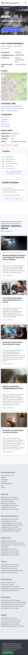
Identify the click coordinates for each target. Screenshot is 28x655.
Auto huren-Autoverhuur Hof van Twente (13, 602)
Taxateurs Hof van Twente (9, 569)
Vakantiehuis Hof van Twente (10, 553)
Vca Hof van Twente (7, 584)
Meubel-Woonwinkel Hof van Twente (12, 543)
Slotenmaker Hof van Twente (10, 608)
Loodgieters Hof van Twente (9, 527)
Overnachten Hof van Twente (10, 551)
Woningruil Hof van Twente (9, 618)
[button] (14, 86)
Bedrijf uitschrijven (14, 199)
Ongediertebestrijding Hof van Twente (12, 626)
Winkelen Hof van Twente (8, 541)
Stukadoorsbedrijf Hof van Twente (11, 529)
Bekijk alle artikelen (6, 231)
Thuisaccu (4, 122)
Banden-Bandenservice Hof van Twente (13, 604)
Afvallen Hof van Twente (8, 507)
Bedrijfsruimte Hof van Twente (10, 624)
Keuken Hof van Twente (8, 582)
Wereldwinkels (5, 126)
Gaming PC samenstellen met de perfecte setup (12, 343)
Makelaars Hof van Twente (9, 573)
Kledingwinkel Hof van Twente (10, 586)
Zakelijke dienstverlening (12, 253)
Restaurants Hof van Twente (9, 519)
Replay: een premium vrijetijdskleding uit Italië (12, 387)
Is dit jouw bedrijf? (11, 29)
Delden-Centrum (10, 159)
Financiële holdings (11, 110)
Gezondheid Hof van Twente (9, 505)
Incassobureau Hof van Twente (10, 622)
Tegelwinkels (5, 119)
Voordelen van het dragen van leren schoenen (12, 431)
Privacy (3, 487)
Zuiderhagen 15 (7, 24)
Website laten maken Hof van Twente (12, 588)
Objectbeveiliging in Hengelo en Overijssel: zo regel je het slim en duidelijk (14, 257)
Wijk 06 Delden (9, 161)
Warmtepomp (5, 124)
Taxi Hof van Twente (7, 501)
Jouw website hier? (10, 168)
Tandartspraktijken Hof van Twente (12, 525)
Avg (2, 485)
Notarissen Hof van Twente (9, 567)
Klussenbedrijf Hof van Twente (10, 565)
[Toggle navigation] (25, 3)
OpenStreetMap (23, 100)
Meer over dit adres (10, 145)
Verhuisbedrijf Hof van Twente (10, 531)
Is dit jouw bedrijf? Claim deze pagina (14, 172)
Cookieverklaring (6, 483)
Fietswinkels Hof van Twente (9, 499)
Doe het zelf (5, 16)
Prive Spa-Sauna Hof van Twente (11, 620)
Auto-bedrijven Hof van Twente (10, 600)
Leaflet (16, 100)
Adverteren (4, 479)
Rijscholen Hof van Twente (9, 497)
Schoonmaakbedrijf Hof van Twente (12, 571)
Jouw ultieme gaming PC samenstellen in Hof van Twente (12, 300)
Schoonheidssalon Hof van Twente (11, 523)
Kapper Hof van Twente (8, 503)
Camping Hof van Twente (8, 549)
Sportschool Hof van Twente (9, 590)
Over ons (3, 481)
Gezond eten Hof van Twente (10, 509)
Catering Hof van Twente (8, 521)
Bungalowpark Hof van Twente (10, 555)
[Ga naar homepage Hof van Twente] (10, 3)
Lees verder (7, 275)
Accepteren (8, 652)
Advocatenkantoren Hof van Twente (12, 606)
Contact (3, 477)
